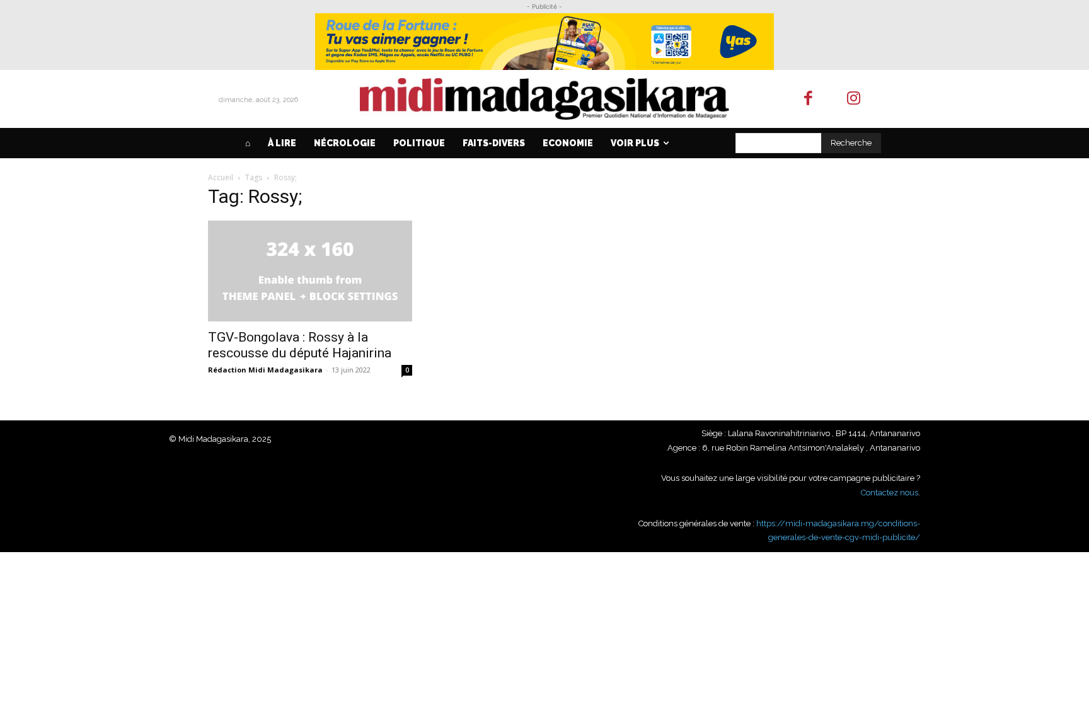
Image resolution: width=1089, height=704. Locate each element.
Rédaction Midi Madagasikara (265, 369)
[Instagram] (854, 99)
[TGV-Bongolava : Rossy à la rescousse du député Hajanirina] (310, 271)
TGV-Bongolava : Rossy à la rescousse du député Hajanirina (299, 345)
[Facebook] (808, 99)
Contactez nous (889, 492)
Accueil (220, 177)
